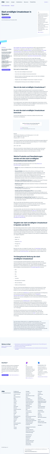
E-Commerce (28, 398)
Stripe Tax (34, 210)
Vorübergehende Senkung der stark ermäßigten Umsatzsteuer (6, 65)
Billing (15, 398)
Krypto (15, 405)
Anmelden (40, 425)
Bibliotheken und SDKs (29, 441)
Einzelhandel (28, 424)
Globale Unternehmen (29, 402)
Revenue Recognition (17, 423)
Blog (38, 395)
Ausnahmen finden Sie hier (19, 217)
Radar (15, 421)
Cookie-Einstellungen (41, 406)
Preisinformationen (17, 394)
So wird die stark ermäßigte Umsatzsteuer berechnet (6, 53)
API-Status (27, 439)
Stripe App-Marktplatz (29, 429)
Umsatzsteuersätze (24, 251)
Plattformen (28, 408)
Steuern (12, 5)
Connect (15, 403)
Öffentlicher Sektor (29, 423)
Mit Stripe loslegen (5, 17)
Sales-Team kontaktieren (14, 374)
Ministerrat (26, 292)
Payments (15, 418)
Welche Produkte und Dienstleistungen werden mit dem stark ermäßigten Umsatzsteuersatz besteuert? (7, 57)
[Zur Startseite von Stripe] (3, 391)
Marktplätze (28, 405)
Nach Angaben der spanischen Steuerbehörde (23, 47)
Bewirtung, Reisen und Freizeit (31, 416)
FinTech (27, 413)
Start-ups (27, 394)
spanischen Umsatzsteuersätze (34, 55)
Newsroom (40, 414)
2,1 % (20, 241)
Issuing (15, 413)
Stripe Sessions (40, 398)
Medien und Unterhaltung (30, 419)
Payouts (15, 420)
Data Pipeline (16, 406)
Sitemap (39, 405)
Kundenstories (40, 394)
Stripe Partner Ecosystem (30, 431)
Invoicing (15, 412)
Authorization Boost (17, 396)
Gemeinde (39, 397)
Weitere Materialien (6, 5)
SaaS (26, 409)
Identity (15, 410)
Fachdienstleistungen (29, 421)
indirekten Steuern (27, 50)
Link (14, 414)
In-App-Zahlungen (29, 403)
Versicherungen (28, 417)
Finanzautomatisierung (29, 401)
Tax (14, 425)
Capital (15, 399)
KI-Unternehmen (28, 410)
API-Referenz (28, 437)
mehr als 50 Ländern (19, 215)
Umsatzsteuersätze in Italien (20, 346)
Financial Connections (17, 409)
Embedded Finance (29, 399)
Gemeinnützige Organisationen (31, 420)
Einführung (4, 47)
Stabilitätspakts (26, 300)
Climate (15, 402)
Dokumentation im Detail (42, 376)
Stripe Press (40, 415)
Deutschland (38, 248)
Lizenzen (39, 403)
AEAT (34, 313)
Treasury (15, 428)
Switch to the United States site (30, 451)
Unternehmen (28, 392)
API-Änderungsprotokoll (30, 440)
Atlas (14, 395)
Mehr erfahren (40, 32)
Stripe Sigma (16, 424)
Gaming (27, 414)
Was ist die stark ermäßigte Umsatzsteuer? (6, 50)
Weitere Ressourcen (41, 407)
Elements (15, 407)
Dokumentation (28, 436)
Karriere (39, 413)
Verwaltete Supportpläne (42, 422)
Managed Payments (17, 416)
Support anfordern (41, 421)
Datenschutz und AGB (41, 399)
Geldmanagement (29, 406)
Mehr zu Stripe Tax (29, 377)
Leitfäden (39, 392)
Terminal (15, 427)
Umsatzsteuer (17, 48)
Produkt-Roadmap (41, 411)
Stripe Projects (28, 443)
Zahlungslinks (16, 417)
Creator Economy (29, 412)
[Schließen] (48, 449)
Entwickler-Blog (28, 444)
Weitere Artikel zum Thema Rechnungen (6, 347)
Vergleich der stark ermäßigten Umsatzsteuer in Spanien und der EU (7, 61)
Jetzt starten (4, 374)
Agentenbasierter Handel (30, 395)
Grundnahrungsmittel (35, 267)
